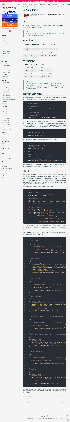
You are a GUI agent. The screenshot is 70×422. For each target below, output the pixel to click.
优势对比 (5, 101)
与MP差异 (4, 166)
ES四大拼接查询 (6, 97)
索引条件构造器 (6, 67)
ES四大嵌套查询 (6, 95)
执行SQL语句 (5, 124)
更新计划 (4, 173)
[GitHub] (47, 416)
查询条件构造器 (6, 70)
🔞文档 (24, 4)
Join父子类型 (5, 118)
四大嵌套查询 (5, 91)
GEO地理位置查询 (6, 148)
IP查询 (3, 150)
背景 (4, 93)
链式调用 (4, 103)
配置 (3, 55)
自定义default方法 (6, 129)
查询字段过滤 (5, 135)
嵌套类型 (4, 116)
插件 (3, 156)
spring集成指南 (6, 51)
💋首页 (19, 4)
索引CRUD (5, 78)
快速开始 (4, 46)
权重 (3, 143)
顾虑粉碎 (4, 42)
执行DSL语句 (5, 122)
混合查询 (4, 109)
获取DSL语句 (5, 120)
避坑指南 (4, 44)
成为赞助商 (16, 28)
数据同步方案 (6, 82)
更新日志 (4, 170)
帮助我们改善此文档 (28, 396)
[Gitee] (44, 416)
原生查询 (4, 111)
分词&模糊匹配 (5, 141)
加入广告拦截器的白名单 (52, 1)
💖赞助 (30, 4)
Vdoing (31, 418)
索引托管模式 (6, 76)
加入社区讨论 (51, 4)
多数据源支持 (5, 87)
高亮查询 (4, 146)
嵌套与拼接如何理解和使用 (9, 99)
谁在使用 (57, 4)
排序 (3, 137)
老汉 (46, 418)
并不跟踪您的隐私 (23, 1)
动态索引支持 (5, 89)
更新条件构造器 (6, 72)
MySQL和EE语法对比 (7, 168)
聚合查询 (4, 139)
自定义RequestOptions (8, 127)
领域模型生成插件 (6, 158)
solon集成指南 (5, 53)
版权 (3, 175)
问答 (3, 164)
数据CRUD (5, 85)
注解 (3, 57)
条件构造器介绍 (6, 65)
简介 (3, 38)
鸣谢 (3, 177)
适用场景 (4, 40)
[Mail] (42, 416)
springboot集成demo (7, 49)
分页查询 (4, 113)
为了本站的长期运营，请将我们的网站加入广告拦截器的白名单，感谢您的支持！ (48, 15)
